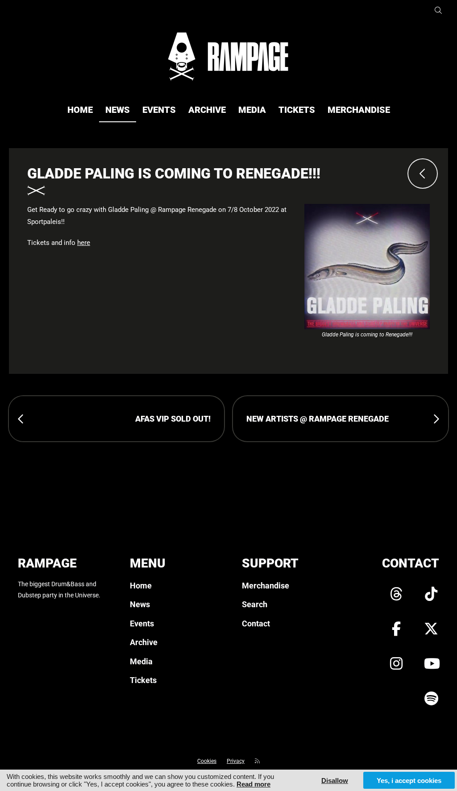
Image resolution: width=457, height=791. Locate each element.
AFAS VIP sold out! (173, 418)
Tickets (296, 109)
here (83, 243)
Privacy (236, 761)
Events (159, 109)
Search (254, 604)
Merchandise (359, 109)
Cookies (206, 761)
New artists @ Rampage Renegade (317, 418)
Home (80, 109)
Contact (256, 623)
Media (252, 109)
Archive (207, 109)
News (117, 109)
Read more (253, 784)
